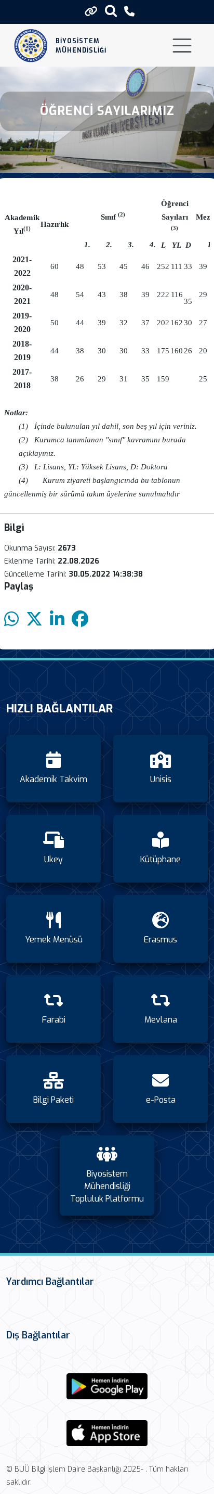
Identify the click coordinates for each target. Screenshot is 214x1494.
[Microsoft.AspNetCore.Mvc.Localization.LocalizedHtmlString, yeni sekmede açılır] (107, 1386)
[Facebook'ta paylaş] (80, 619)
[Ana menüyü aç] (182, 45)
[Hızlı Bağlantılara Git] (91, 11)
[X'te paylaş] (34, 619)
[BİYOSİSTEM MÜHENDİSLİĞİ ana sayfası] (31, 45)
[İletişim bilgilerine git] (129, 12)
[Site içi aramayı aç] (111, 10)
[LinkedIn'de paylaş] (57, 619)
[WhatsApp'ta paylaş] (11, 619)
